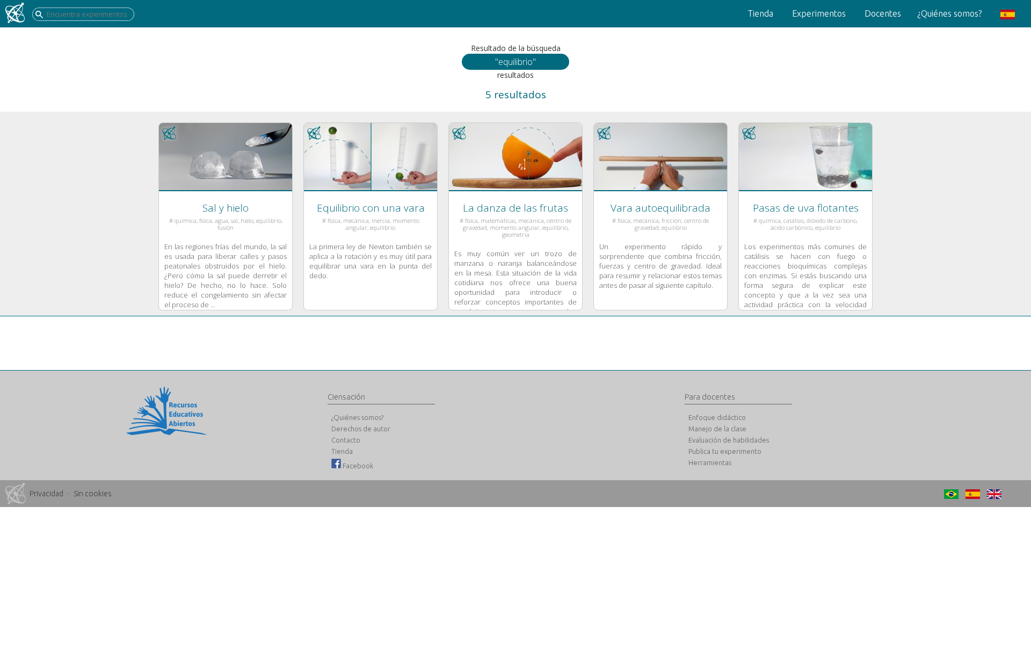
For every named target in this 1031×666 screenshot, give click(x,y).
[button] (1006, 13)
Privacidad (46, 493)
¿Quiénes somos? (949, 13)
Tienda (760, 13)
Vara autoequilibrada (660, 208)
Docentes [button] (883, 13)
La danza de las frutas (515, 208)
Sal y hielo (225, 208)
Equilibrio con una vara (371, 208)
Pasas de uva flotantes (806, 208)
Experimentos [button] (819, 13)
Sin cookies (93, 493)
